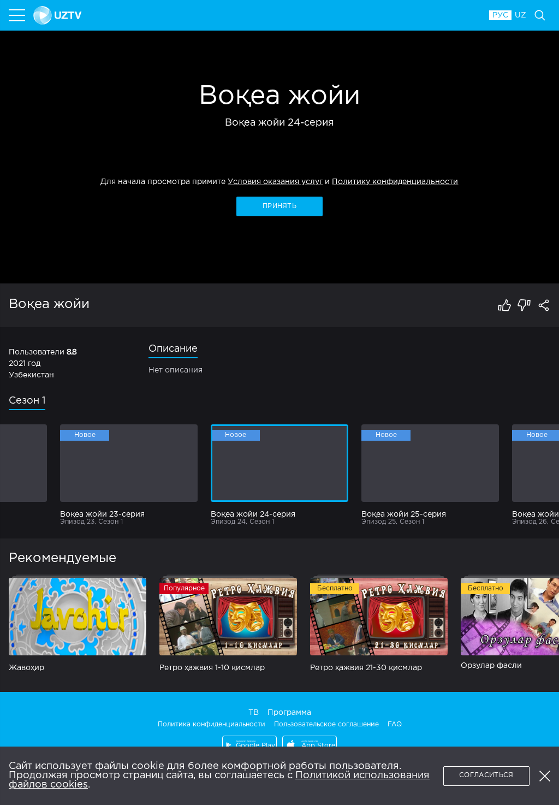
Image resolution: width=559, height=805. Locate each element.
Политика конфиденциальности (211, 724)
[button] (544, 776)
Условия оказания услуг (275, 182)
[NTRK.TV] (256, 15)
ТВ (253, 712)
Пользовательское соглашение (326, 724)
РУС (500, 15)
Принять (279, 206)
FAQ (395, 724)
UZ (520, 15)
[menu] (18, 15)
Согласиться (486, 775)
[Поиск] (539, 15)
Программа (289, 712)
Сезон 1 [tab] (27, 400)
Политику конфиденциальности (395, 182)
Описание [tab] (173, 349)
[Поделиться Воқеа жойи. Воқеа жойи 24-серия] (543, 305)
